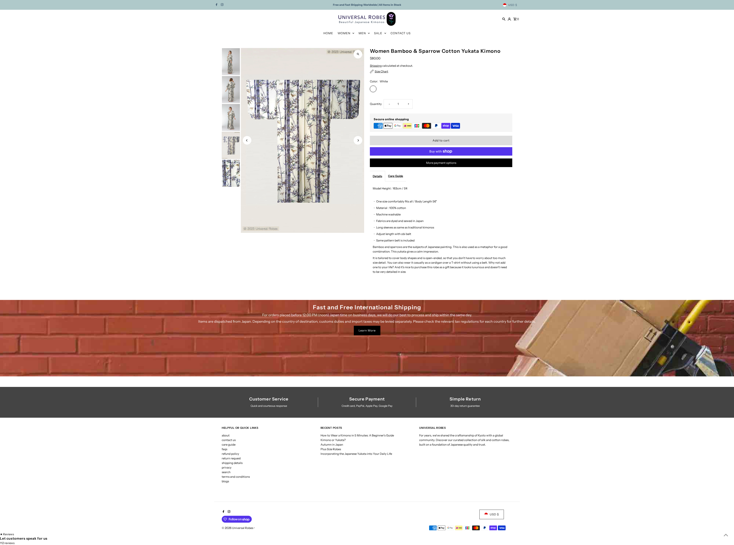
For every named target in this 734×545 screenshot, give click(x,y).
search (226, 472)
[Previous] (247, 140)
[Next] (358, 140)
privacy (226, 467)
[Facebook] (216, 5)
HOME (328, 33)
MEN (362, 33)
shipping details (232, 463)
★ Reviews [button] (7, 534)
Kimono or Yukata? (333, 440)
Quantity (376, 104)
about (226, 435)
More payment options (441, 163)
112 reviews (7, 543)
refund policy (230, 454)
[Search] (503, 19)
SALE (378, 33)
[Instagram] (221, 5)
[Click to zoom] (358, 54)
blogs (225, 481)
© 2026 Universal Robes (238, 528)
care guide (228, 444)
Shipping (376, 65)
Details (377, 176)
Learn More (367, 330)
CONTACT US (401, 33)
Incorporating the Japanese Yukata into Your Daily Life (356, 454)
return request (231, 458)
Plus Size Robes (331, 449)
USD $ (512, 5)
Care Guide (395, 176)
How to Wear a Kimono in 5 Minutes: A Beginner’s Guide (357, 435)
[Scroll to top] (726, 535)
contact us (229, 440)
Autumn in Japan (332, 444)
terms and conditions (236, 476)
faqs (224, 449)
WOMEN (344, 33)
